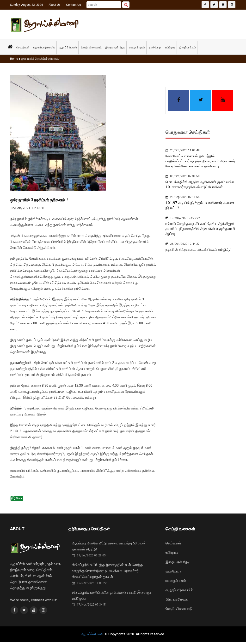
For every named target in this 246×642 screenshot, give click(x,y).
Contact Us (73, 4)
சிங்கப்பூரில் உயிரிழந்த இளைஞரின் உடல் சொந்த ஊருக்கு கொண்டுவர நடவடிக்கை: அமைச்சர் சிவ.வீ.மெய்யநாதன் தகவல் (107, 571)
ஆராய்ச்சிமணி (68, 47)
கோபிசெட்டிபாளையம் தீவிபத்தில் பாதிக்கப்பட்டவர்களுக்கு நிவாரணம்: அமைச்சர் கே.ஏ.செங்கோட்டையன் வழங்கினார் (200, 161)
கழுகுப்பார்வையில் (44, 47)
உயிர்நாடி (170, 47)
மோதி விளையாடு (91, 47)
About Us (55, 4)
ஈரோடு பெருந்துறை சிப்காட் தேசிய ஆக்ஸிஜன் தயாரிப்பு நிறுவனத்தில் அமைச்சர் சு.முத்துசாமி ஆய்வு (200, 229)
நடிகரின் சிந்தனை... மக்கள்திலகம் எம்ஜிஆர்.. (200, 249)
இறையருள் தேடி (115, 47)
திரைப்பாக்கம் (187, 47)
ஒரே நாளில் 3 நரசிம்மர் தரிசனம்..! (40, 58)
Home (14, 58)
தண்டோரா (155, 47)
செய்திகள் (23, 47)
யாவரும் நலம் (137, 47)
